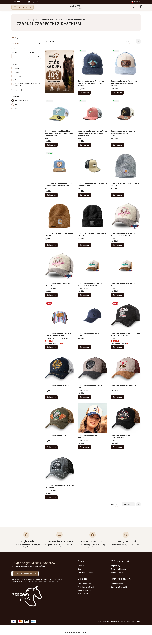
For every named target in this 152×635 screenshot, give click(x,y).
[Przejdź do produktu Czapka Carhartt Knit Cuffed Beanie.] (126, 165)
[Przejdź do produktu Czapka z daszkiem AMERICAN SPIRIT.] (92, 367)
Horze (17, 72)
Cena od (14, 52)
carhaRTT (18, 68)
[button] (22, 7)
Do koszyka (84, 92)
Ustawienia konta (84, 590)
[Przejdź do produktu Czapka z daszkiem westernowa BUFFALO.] (59, 265)
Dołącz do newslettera (26, 573)
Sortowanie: (49, 37)
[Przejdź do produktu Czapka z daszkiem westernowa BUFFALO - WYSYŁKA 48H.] (126, 215)
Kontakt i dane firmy (85, 572)
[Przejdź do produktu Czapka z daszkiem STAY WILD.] (59, 367)
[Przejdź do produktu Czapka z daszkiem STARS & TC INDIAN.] (92, 418)
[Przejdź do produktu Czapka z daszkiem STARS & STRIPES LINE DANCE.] (59, 468)
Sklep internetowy (75, 632)
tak (16, 105)
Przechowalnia (83, 593)
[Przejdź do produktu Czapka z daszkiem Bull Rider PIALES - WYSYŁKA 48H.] (92, 165)
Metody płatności (117, 583)
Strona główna (20, 20)
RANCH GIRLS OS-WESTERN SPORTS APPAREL (27, 85)
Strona (127, 41)
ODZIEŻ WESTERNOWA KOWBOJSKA (52, 20)
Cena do (31, 52)
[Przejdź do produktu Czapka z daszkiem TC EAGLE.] (59, 418)
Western (30, 20)
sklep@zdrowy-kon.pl (37, 2)
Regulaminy (115, 566)
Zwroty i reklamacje (118, 569)
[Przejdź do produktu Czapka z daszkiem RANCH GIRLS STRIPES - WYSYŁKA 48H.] (59, 315)
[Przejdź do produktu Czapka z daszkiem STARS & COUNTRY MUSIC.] (126, 418)
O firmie (81, 566)
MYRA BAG (18, 76)
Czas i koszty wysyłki (119, 587)
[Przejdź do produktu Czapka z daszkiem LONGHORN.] (126, 367)
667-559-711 (17, 2)
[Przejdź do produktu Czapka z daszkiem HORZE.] (92, 315)
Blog (79, 569)
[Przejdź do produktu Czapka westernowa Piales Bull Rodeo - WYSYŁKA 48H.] (126, 113)
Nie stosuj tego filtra (22, 100)
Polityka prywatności (119, 572)
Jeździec (37, 20)
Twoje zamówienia (85, 583)
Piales (17, 80)
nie (16, 109)
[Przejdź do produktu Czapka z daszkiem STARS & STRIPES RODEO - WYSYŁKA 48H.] (126, 315)
